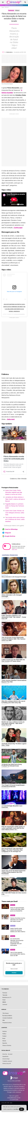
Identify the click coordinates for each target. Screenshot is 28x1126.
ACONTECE (4, 1027)
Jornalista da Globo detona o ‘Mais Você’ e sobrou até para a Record (15, 499)
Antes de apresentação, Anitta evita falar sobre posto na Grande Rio (17, 909)
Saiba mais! (11, 419)
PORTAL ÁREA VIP (6, 1050)
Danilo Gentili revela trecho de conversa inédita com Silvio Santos (17, 930)
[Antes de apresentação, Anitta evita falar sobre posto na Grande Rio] (5, 906)
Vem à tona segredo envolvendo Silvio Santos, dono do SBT (17, 954)
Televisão (13, 925)
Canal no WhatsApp (11, 529)
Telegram (8, 533)
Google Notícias (10, 536)
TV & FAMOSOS (5, 989)
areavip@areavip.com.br (13, 1097)
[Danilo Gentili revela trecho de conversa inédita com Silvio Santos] (5, 927)
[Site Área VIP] (14, 2)
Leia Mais (15, 1109)
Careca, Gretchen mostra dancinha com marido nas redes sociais (17, 919)
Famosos (7, 7)
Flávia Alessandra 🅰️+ (20, 314)
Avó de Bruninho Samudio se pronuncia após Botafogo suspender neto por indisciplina (16, 942)
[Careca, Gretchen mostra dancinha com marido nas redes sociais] (5, 916)
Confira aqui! (18, 227)
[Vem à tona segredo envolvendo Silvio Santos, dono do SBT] (5, 951)
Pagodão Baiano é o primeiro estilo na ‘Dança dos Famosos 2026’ (14, 506)
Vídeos (17, 10)
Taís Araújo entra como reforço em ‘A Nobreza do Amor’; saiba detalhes (15, 519)
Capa (3, 7)
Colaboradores (9, 52)
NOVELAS (4, 1009)
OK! (22, 1109)
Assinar (14, 972)
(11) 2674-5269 (14, 1099)
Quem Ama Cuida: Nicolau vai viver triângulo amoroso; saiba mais (14, 512)
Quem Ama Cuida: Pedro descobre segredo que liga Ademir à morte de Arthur (13, 492)
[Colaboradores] (3, 52)
